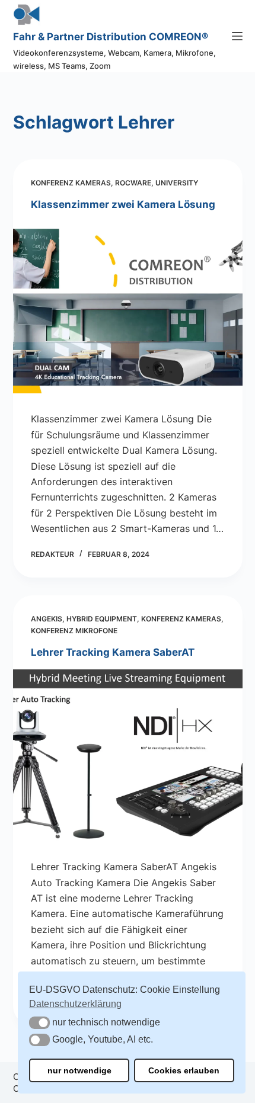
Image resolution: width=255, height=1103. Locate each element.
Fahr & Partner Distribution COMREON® (110, 37)
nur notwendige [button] (79, 1070)
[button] (39, 1023)
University (176, 182)
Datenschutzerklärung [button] (75, 1004)
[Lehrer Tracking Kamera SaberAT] (128, 755)
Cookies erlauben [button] (183, 1070)
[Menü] (237, 36)
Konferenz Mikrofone (74, 630)
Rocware (133, 182)
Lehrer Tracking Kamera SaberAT (113, 652)
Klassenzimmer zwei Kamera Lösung (123, 204)
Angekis (46, 618)
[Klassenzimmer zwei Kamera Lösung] (128, 307)
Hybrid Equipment (101, 618)
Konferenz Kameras (71, 182)
